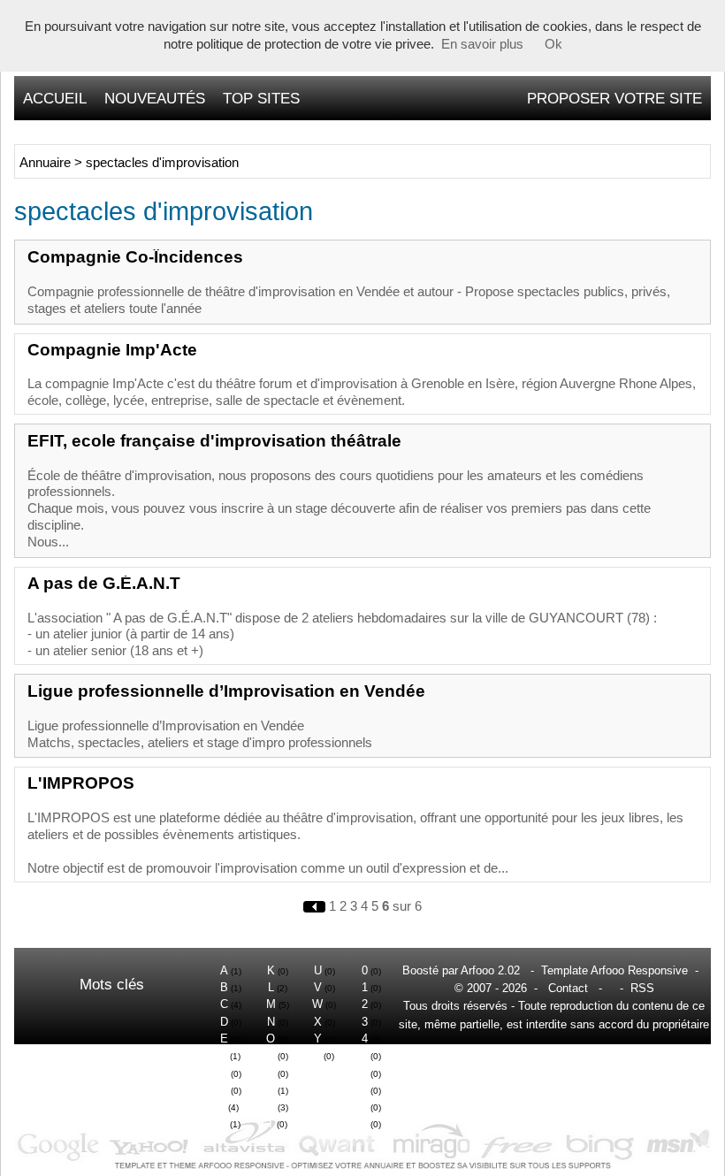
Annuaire (45, 163)
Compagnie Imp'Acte (112, 349)
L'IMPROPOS (80, 783)
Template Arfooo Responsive (614, 970)
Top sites (261, 98)
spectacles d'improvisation (162, 163)
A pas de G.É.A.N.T (103, 583)
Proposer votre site (614, 98)
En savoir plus (482, 44)
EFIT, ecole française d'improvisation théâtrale (214, 440)
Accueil (55, 98)
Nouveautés (154, 98)
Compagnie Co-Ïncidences (135, 257)
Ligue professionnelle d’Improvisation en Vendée (226, 691)
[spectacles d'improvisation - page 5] (316, 906)
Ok (553, 44)
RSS (642, 988)
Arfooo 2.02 (490, 970)
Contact (568, 988)
